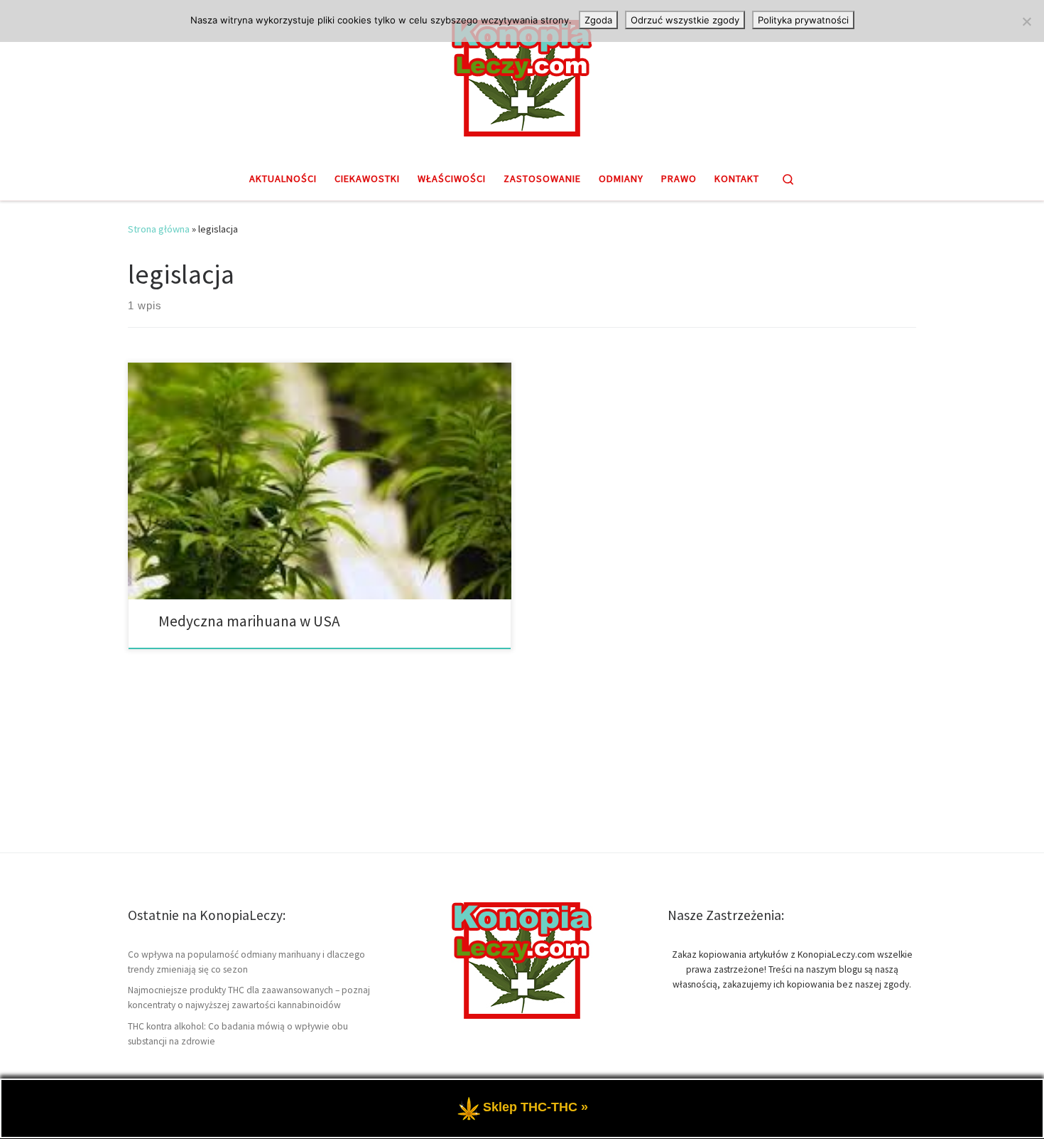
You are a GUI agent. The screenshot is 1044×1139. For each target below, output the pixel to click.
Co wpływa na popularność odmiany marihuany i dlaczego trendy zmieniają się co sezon (246, 961)
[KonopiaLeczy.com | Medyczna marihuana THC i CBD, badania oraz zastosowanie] (522, 76)
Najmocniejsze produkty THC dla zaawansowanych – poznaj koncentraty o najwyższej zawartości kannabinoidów (249, 997)
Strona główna (159, 229)
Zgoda (598, 20)
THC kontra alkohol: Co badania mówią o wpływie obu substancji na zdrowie (238, 1033)
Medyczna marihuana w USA (249, 621)
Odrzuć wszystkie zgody (685, 20)
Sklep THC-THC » (535, 1107)
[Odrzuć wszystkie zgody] (1026, 21)
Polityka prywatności (803, 20)
